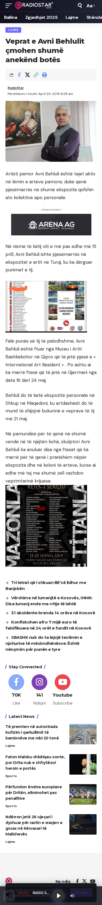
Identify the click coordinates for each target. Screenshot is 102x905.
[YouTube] (93, 881)
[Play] (58, 895)
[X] (84, 881)
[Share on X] (27, 74)
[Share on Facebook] (19, 74)
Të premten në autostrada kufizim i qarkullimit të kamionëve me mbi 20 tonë (32, 732)
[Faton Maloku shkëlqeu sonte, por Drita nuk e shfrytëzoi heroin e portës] (83, 764)
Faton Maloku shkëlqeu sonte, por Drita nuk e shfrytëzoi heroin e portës (35, 762)
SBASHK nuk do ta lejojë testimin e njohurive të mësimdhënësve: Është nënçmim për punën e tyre (43, 643)
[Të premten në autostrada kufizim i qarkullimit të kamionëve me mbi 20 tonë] (83, 734)
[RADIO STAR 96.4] (34, 5)
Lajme (13, 30)
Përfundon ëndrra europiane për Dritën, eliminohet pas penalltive (33, 792)
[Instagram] (39, 690)
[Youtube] (62, 690)
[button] (10, 5)
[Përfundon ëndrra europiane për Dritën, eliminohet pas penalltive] (83, 794)
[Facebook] (16, 690)
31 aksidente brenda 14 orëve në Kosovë (53, 612)
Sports (11, 776)
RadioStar (16, 88)
